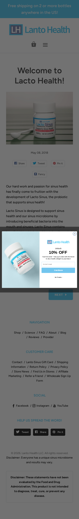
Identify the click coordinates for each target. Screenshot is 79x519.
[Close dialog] (74, 233)
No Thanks (58, 277)
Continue (58, 270)
